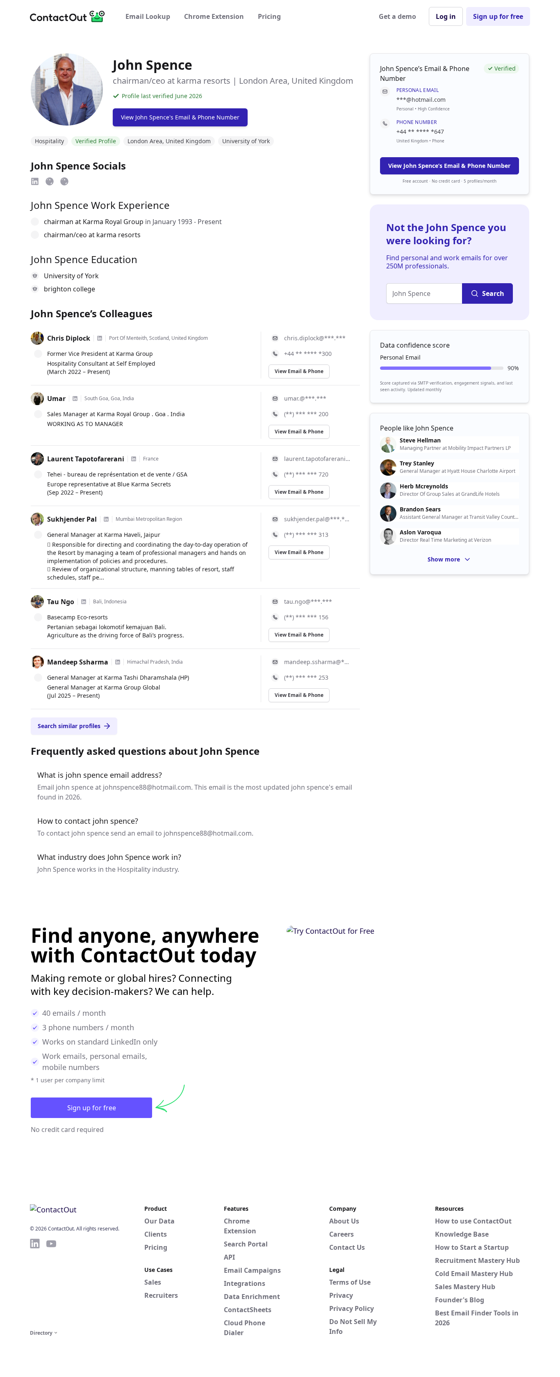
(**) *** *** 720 (306, 474)
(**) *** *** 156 (306, 617)
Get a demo (397, 16)
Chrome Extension (214, 16)
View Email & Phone (299, 371)
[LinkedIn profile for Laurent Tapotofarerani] (133, 458)
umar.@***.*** (305, 398)
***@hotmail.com (421, 99)
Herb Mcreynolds (424, 486)
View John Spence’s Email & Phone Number (449, 166)
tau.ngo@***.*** (308, 601)
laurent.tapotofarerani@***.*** (317, 459)
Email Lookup (147, 16)
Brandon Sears (420, 509)
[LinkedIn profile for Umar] (75, 398)
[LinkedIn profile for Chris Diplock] (99, 338)
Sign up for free (498, 16)
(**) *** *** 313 (306, 534)
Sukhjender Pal (72, 519)
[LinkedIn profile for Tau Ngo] (83, 601)
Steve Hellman (420, 440)
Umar (56, 398)
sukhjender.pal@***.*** (317, 519)
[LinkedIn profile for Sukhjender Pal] (106, 519)
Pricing (269, 16)
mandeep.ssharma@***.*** (317, 662)
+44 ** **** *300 (308, 353)
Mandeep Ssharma (77, 662)
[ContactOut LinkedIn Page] (35, 1283)
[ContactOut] (70, 16)
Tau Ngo (60, 601)
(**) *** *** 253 (306, 677)
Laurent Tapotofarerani (85, 458)
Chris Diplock (68, 338)
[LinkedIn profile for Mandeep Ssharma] (117, 662)
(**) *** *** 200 (306, 414)
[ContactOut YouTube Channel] (51, 1283)
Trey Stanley (417, 463)
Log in (446, 16)
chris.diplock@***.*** (315, 338)
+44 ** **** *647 (420, 131)
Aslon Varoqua (420, 532)
